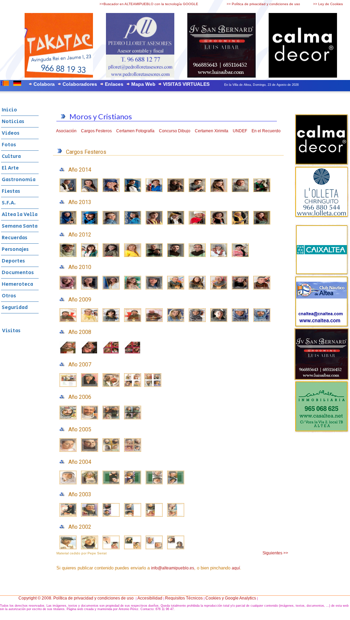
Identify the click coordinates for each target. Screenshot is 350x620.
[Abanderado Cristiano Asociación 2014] (261, 190)
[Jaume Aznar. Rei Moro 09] (261, 320)
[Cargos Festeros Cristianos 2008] (111, 353)
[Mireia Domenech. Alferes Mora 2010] (132, 288)
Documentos (18, 272)
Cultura (11, 156)
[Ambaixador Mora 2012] (89, 255)
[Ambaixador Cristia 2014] (197, 190)
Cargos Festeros (96, 131)
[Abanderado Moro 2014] (132, 190)
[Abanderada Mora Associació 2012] (132, 255)
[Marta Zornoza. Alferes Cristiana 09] (111, 320)
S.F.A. (9, 202)
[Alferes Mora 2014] (111, 190)
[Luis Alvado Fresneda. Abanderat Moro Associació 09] (197, 320)
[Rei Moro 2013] (68, 223)
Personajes (15, 249)
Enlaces (114, 84)
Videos (10, 133)
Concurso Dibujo (174, 131)
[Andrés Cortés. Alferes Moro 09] (218, 320)
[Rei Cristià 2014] (175, 190)
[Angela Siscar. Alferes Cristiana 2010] (240, 288)
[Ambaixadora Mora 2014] (89, 190)
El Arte (10, 168)
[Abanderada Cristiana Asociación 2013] (261, 223)
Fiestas (11, 191)
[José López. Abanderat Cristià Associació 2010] (261, 288)
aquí (236, 568)
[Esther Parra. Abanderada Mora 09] (175, 320)
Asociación (66, 131)
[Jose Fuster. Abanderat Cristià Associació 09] (89, 320)
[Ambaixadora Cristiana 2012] (175, 255)
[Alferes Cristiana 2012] (218, 255)
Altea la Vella (20, 214)
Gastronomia (19, 179)
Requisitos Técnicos (184, 598)
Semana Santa (20, 226)
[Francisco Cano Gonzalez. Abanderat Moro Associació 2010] (154, 288)
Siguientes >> (275, 553)
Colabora (44, 84)
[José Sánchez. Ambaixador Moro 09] (240, 320)
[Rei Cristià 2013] (175, 223)
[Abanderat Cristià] (240, 190)
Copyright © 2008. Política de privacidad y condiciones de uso (76, 598)
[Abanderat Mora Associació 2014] (154, 190)
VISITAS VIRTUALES (186, 84)
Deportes (13, 261)
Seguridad (15, 307)
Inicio (9, 109)
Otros (9, 295)
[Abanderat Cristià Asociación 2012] (240, 255)
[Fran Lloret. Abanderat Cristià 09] (68, 320)
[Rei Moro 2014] (68, 190)
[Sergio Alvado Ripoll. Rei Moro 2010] (68, 288)
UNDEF (240, 131)
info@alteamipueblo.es (172, 568)
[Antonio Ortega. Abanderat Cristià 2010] (218, 288)
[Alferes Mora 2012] (111, 255)
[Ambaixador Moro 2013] (89, 223)
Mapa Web (143, 84)
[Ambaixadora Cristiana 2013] (197, 223)
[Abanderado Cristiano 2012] (197, 255)
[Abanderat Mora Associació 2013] (154, 223)
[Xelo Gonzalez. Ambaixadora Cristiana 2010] (197, 288)
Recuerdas (14, 237)
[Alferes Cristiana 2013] (218, 223)
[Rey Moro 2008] (89, 353)
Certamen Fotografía (135, 131)
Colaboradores (80, 84)
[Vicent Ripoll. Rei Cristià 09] (154, 320)
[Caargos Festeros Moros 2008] (132, 353)
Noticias (13, 121)
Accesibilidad (149, 598)
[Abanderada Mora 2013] (132, 223)
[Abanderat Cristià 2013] (240, 223)
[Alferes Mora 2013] (111, 223)
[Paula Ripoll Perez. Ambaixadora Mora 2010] (89, 288)
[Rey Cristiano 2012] (154, 255)
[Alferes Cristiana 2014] (218, 190)
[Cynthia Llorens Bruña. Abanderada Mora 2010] (111, 288)
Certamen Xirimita (211, 131)
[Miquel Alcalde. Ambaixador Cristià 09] (132, 320)
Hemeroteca (17, 284)
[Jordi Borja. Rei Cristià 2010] (175, 288)
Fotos (9, 144)
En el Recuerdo (266, 131)
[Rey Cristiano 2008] (68, 353)
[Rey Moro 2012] (68, 255)
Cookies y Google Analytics (230, 598)
